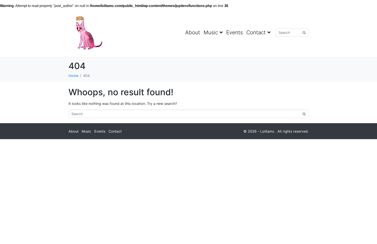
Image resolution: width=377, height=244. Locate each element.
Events (234, 32)
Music (211, 32)
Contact (256, 32)
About (192, 32)
